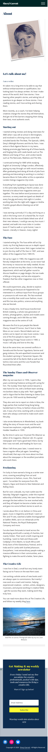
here (28, 601)
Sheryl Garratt (10, 3)
